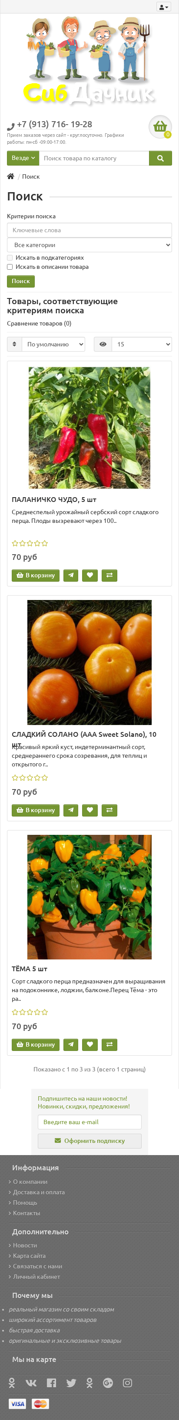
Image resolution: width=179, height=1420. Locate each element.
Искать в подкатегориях (50, 257)
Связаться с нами (37, 1266)
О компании (30, 1181)
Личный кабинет (36, 1276)
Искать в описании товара (52, 266)
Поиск (31, 176)
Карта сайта (29, 1255)
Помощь (25, 1202)
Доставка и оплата (39, 1192)
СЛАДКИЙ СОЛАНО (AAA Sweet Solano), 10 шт (84, 734)
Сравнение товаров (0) (39, 323)
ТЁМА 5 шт (29, 969)
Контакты (26, 1213)
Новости (25, 1245)
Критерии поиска (31, 216)
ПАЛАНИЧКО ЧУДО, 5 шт (54, 499)
